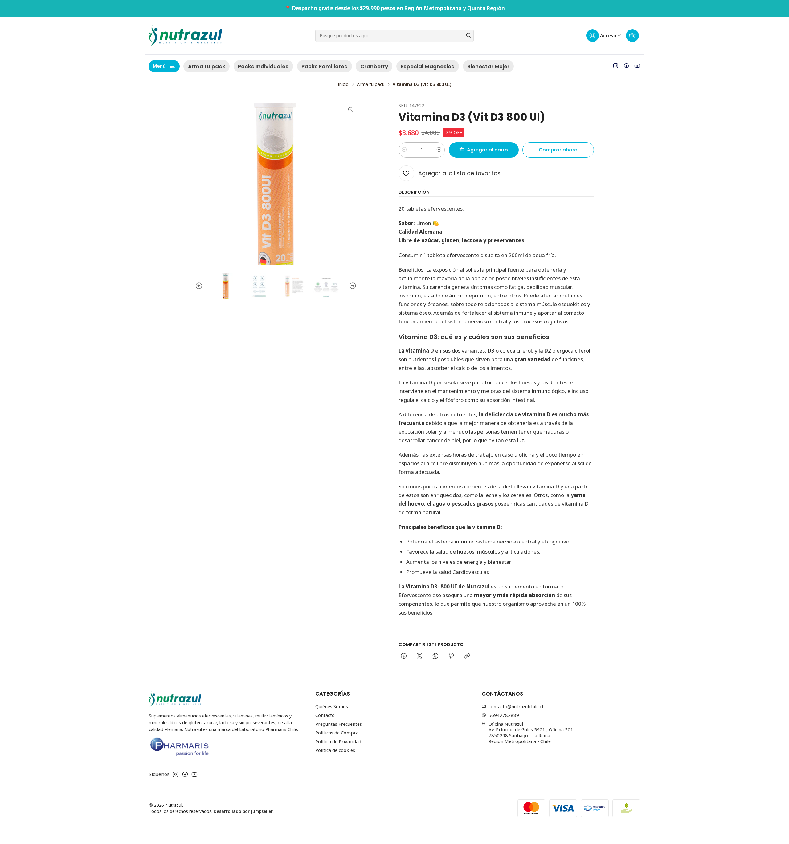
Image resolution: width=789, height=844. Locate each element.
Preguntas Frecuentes (338, 724)
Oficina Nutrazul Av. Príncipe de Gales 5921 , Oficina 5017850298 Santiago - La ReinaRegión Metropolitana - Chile (531, 732)
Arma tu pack (206, 66)
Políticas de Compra (336, 732)
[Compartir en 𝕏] (419, 656)
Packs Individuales (263, 66)
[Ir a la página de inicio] (185, 35)
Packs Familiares (324, 66)
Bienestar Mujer (488, 66)
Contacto (325, 715)
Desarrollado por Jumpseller (243, 811)
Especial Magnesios (427, 66)
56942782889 (504, 715)
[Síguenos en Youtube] (637, 66)
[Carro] (632, 35)
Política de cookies (335, 750)
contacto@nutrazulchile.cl (516, 706)
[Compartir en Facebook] (404, 656)
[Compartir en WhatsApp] (435, 656)
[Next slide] (352, 286)
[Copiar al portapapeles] (467, 656)
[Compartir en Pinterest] (451, 656)
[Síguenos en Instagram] (616, 66)
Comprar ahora (558, 150)
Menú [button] (159, 66)
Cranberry (374, 66)
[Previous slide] (199, 286)
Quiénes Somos (331, 706)
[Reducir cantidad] (404, 150)
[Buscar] (468, 36)
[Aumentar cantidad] (438, 150)
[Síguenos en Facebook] (626, 66)
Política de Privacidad (338, 741)
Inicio (343, 84)
